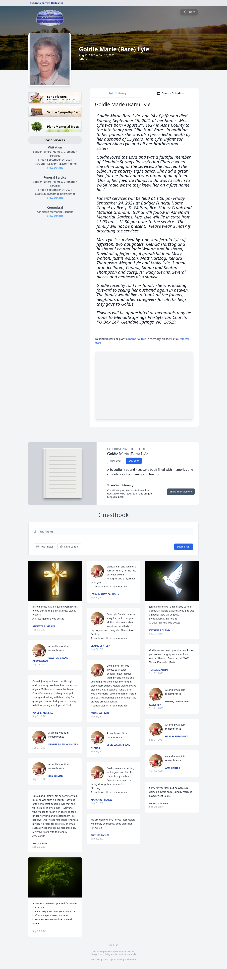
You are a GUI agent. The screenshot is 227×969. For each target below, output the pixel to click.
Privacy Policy (104, 954)
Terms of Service (122, 954)
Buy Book (134, 460)
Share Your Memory (181, 491)
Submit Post (183, 546)
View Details (55, 167)
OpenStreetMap (117, 959)
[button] (55, 581)
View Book (115, 460)
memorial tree (137, 339)
